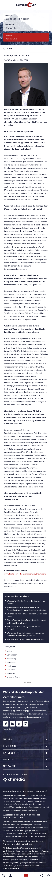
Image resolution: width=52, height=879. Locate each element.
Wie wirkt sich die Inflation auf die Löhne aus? (25, 639)
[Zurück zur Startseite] (14, 781)
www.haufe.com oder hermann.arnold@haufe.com (25, 573)
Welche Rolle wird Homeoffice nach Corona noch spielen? (27, 615)
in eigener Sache (13, 677)
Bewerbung (11, 658)
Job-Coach (11, 662)
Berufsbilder (12, 654)
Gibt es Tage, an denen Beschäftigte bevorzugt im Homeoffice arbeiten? (26, 621)
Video (9, 651)
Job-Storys (11, 666)
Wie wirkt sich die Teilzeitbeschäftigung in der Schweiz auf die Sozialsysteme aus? (26, 634)
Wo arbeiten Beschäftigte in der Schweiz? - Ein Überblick (26, 602)
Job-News (11, 673)
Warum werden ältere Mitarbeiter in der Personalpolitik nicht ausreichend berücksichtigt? (27, 609)
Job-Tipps (11, 669)
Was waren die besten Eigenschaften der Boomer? (24, 628)
